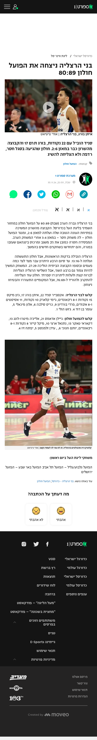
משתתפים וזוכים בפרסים (42, 622)
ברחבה (50, 594)
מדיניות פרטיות (43, 659)
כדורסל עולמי (76, 585)
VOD (51, 559)
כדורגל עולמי (77, 568)
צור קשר (82, 683)
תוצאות (49, 576)
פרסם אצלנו (80, 676)
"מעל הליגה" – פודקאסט (36, 603)
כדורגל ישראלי (76, 559)
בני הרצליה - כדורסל (63, 481)
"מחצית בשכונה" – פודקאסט (32, 612)
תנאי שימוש (46, 651)
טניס (51, 633)
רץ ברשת (48, 568)
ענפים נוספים (76, 594)
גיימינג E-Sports (42, 642)
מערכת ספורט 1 (65, 175)
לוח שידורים (46, 585)
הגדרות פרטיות (77, 696)
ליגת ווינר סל (59, 56)
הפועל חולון (69, 164)
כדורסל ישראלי (82, 56)
